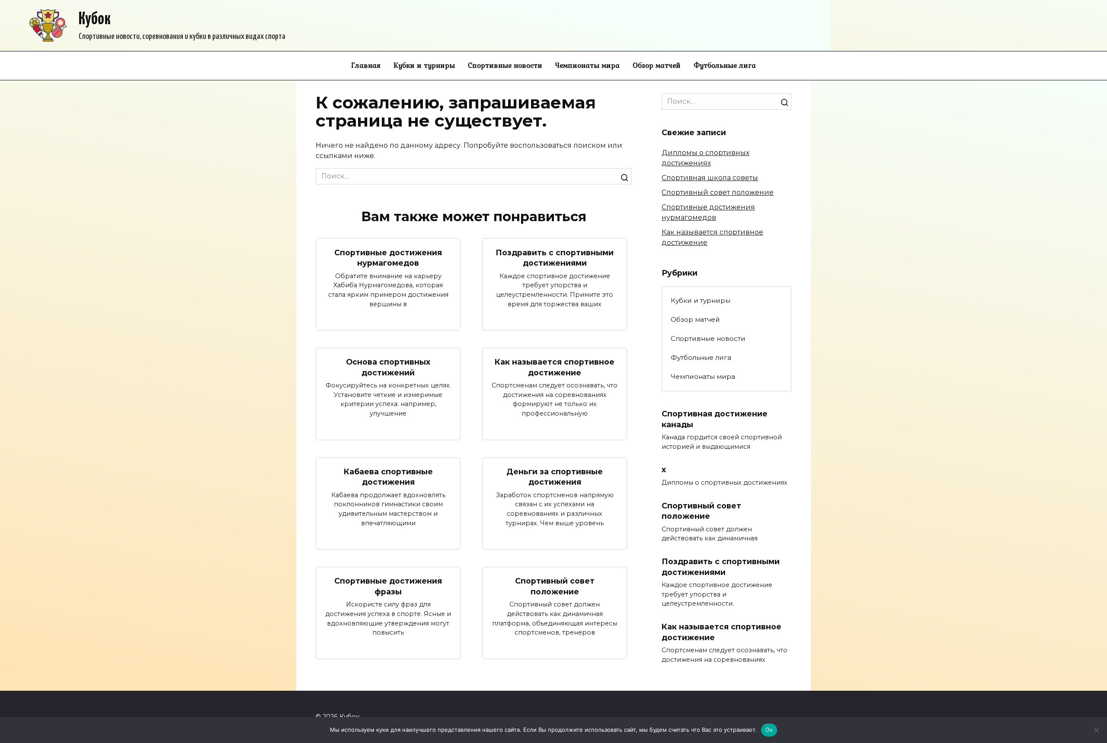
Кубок (95, 20)
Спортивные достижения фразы (388, 586)
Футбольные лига (725, 65)
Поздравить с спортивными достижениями (555, 257)
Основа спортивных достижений (388, 367)
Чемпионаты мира (587, 65)
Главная (366, 65)
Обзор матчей (657, 65)
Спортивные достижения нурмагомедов (388, 257)
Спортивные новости (505, 65)
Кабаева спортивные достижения (388, 477)
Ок (769, 729)
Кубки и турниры (424, 65)
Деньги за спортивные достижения (554, 477)
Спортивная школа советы (710, 178)
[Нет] (1096, 730)
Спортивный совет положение (555, 586)
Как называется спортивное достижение (554, 367)
